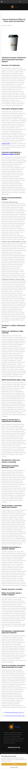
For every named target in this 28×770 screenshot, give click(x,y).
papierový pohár (6, 143)
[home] (14, 6)
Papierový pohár (8, 154)
